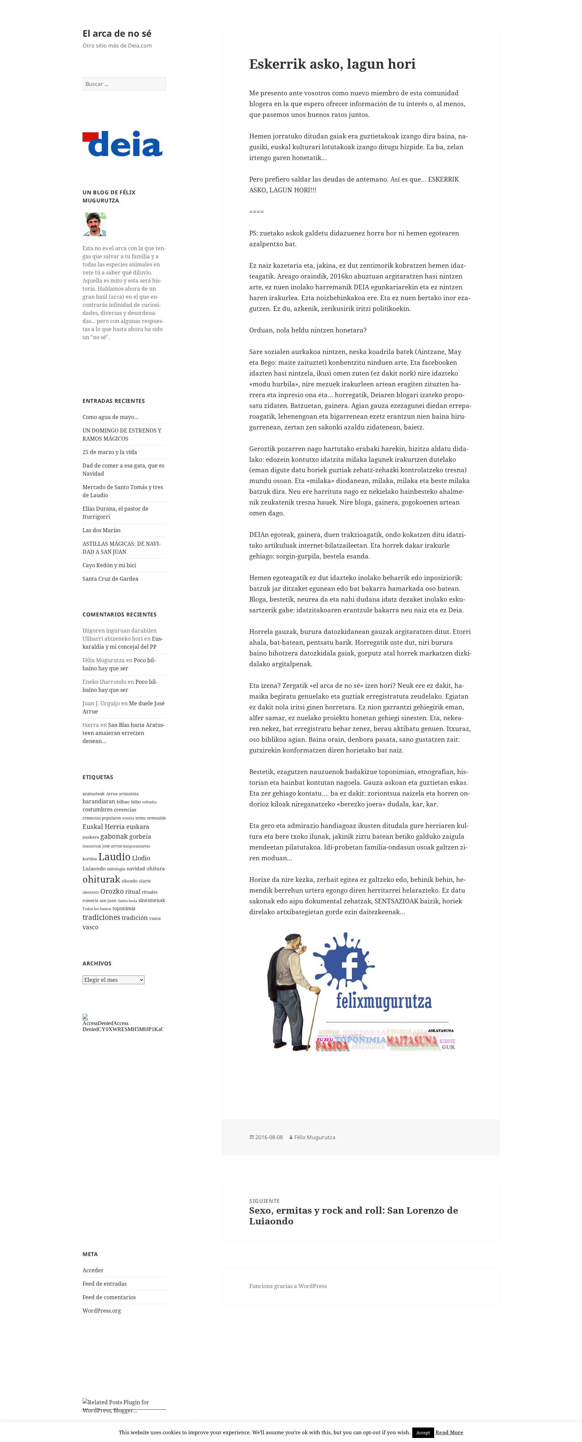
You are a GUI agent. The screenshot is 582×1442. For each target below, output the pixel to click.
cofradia (149, 802)
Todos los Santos (97, 908)
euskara (137, 827)
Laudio (114, 856)
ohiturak (101, 879)
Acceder (93, 1270)
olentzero (91, 892)
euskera (91, 837)
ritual (132, 891)
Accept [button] (423, 1433)
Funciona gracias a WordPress (288, 1286)
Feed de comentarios (109, 1297)
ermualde (156, 818)
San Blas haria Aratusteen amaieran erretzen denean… (124, 733)
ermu (140, 818)
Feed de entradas (105, 1283)
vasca (155, 918)
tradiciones (101, 917)
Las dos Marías (102, 530)
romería (90, 900)
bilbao (123, 802)
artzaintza (129, 794)
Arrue (112, 794)
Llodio (141, 858)
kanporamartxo (136, 846)
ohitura (156, 868)
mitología (116, 869)
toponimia (123, 908)
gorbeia (140, 836)
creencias (125, 809)
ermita (128, 818)
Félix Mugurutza (314, 1137)
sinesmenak (151, 900)
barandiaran (99, 801)
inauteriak (92, 846)
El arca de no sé (117, 33)
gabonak (114, 836)
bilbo (136, 802)
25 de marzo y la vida (110, 452)
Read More (449, 1432)
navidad (136, 868)
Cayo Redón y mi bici (109, 565)
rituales (150, 892)
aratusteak (94, 794)
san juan (108, 900)
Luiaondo (94, 868)
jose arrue (112, 846)
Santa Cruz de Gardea (110, 578)
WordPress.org (102, 1310)
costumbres (97, 809)
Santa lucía (127, 900)
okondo (130, 881)
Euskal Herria (104, 826)
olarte (145, 881)
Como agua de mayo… (111, 417)
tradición (135, 918)
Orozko (112, 891)
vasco (90, 927)
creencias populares (102, 818)
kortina (90, 859)
